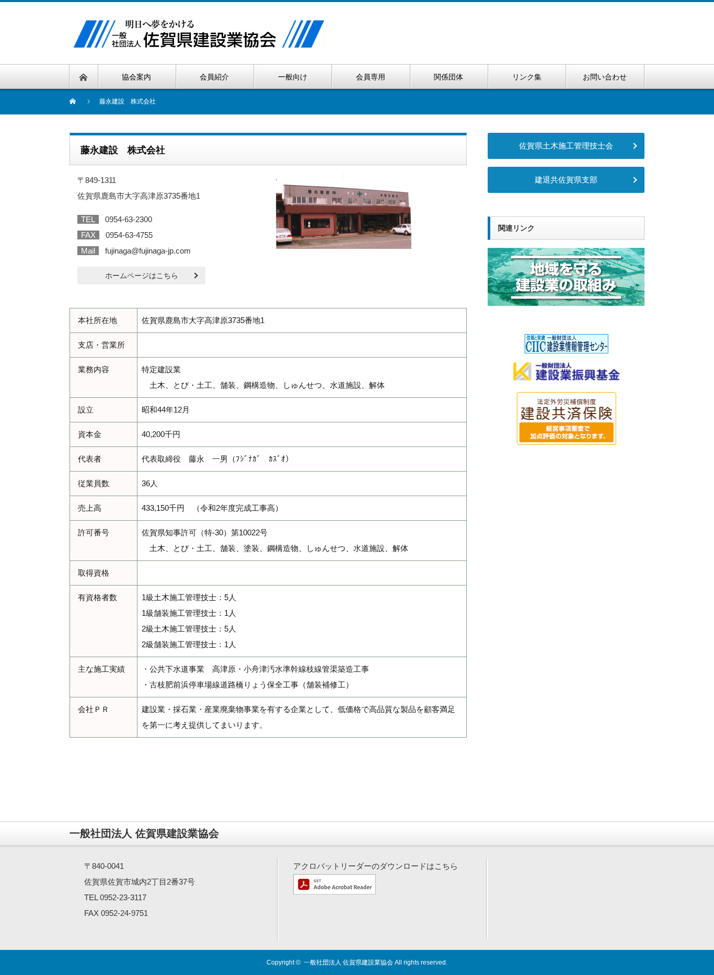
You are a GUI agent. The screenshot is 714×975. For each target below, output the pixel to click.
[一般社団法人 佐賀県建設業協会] (198, 20)
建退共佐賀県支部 (566, 179)
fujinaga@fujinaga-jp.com (148, 250)
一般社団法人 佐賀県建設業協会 (348, 962)
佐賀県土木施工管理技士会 (566, 145)
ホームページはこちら (141, 275)
